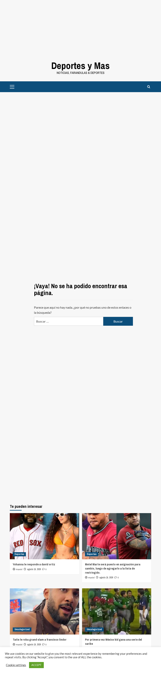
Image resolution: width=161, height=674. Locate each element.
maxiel (19, 569)
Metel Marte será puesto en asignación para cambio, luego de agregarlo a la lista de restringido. (112, 568)
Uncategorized (22, 629)
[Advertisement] (80, 27)
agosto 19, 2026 (34, 569)
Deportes (19, 554)
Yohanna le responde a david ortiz (34, 564)
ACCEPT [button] (36, 665)
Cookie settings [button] (16, 665)
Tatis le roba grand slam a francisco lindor (40, 639)
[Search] (148, 86)
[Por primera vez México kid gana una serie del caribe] (116, 611)
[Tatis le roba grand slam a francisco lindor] (44, 611)
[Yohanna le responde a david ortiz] (44, 536)
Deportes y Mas (80, 65)
